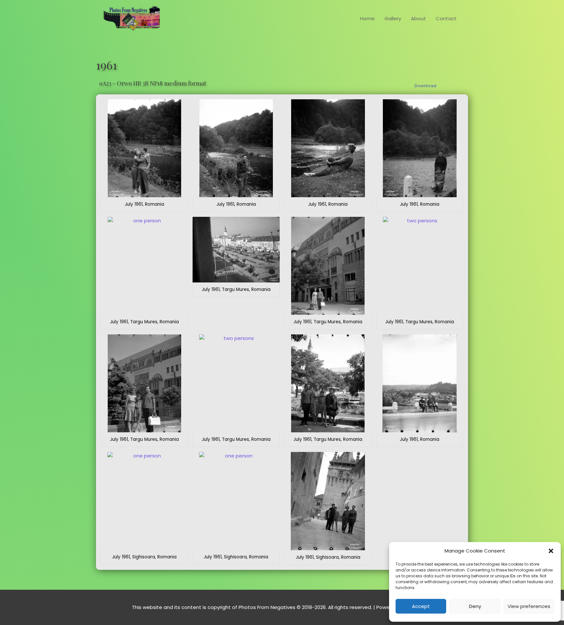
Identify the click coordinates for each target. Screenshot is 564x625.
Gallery (392, 18)
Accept (421, 606)
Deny (475, 606)
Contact (446, 18)
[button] (551, 551)
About (418, 18)
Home (367, 18)
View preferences (529, 606)
